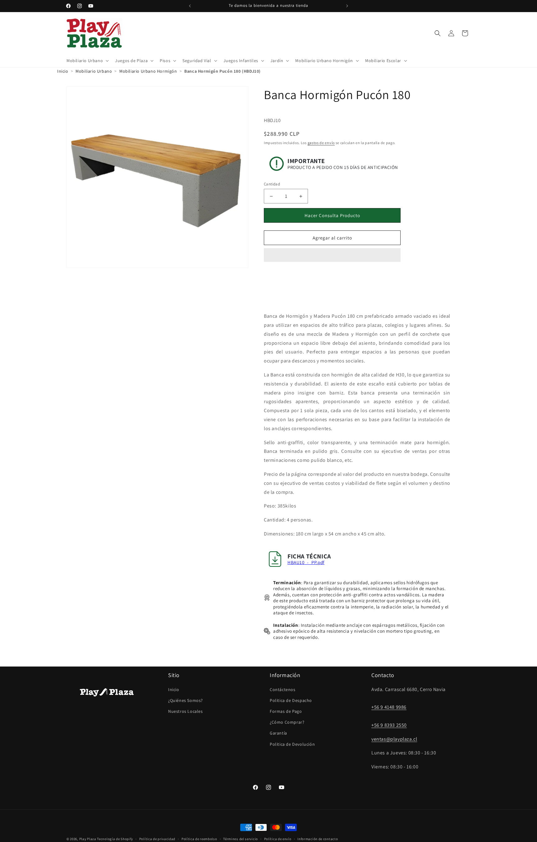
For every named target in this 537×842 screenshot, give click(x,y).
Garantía (278, 733)
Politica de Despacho (291, 700)
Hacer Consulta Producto (332, 215)
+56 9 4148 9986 (388, 707)
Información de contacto (317, 839)
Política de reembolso (199, 839)
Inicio (173, 689)
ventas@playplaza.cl (394, 739)
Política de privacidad (157, 839)
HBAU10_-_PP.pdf (305, 562)
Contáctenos (283, 689)
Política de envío (277, 839)
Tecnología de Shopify (115, 839)
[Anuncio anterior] (190, 6)
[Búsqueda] (437, 33)
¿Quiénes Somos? (185, 700)
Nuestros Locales (185, 711)
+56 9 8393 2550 (389, 725)
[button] (332, 255)
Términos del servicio (240, 839)
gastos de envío (321, 142)
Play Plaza (87, 839)
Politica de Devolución (292, 744)
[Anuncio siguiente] (347, 6)
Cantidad (272, 184)
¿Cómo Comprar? (287, 722)
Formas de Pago (286, 711)
